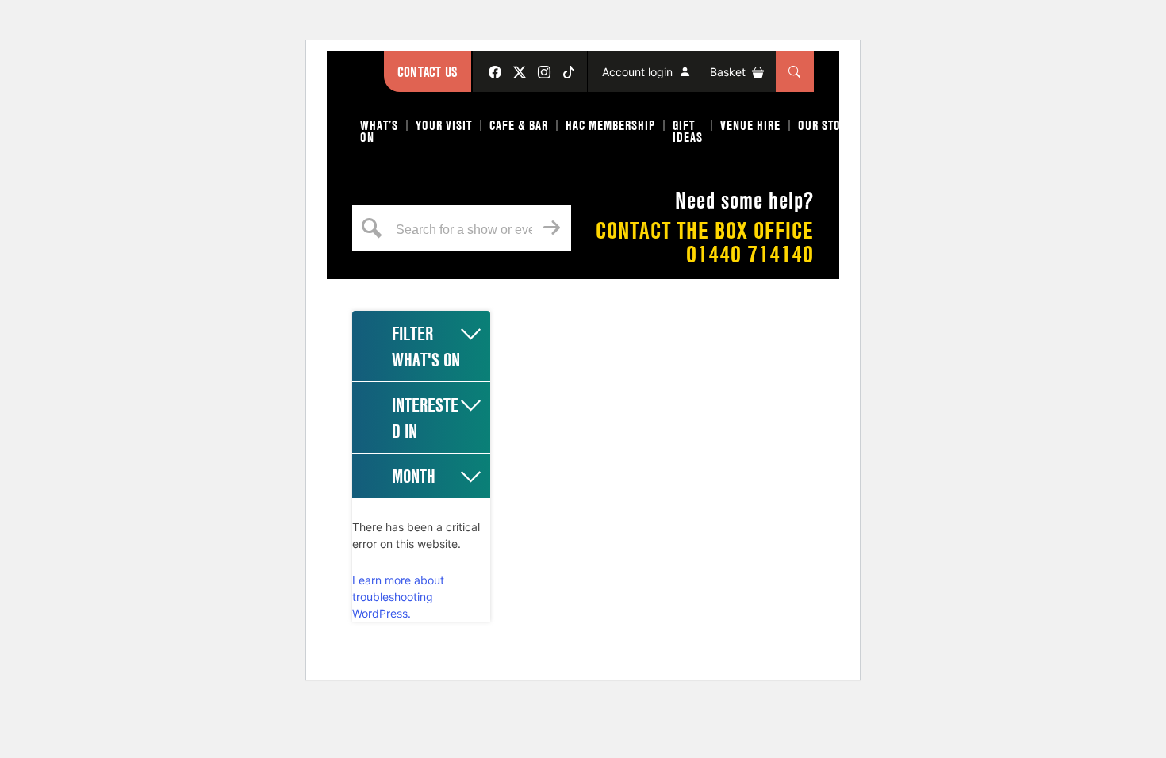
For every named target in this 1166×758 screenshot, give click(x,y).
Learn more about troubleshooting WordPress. (398, 596)
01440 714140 (750, 254)
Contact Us (427, 72)
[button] (380, 134)
